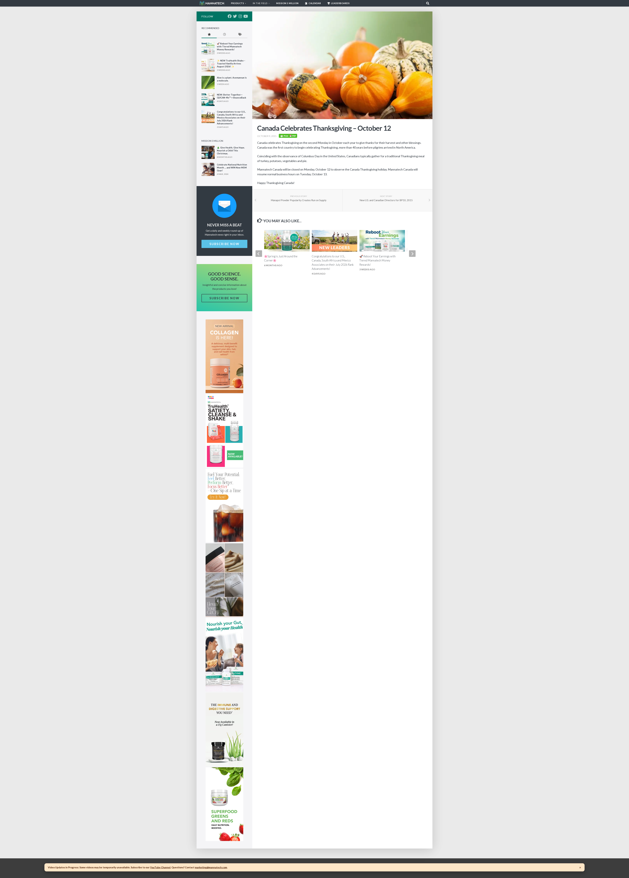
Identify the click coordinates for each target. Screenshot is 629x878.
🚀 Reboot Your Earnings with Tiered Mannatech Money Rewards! (377, 260)
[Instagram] (240, 16)
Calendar (314, 3)
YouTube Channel (160, 867)
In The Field (260, 3)
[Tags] (239, 34)
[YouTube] (245, 16)
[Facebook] (230, 16)
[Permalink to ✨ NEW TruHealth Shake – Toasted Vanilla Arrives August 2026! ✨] (208, 65)
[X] (235, 16)
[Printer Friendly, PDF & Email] (288, 136)
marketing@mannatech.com (211, 867)
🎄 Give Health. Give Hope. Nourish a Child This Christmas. (231, 150)
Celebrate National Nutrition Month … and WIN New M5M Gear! (232, 167)
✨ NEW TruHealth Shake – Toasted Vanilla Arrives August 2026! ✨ (231, 63)
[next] (412, 253)
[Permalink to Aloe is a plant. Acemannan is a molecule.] (208, 82)
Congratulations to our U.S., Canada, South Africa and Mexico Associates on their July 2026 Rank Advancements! (231, 117)
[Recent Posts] (224, 34)
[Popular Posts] (209, 34)
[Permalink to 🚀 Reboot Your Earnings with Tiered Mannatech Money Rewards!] (208, 48)
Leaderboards (340, 3)
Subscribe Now (224, 244)
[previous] (259, 253)
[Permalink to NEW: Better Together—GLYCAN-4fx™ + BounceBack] (208, 99)
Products (237, 3)
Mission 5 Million (287, 3)
